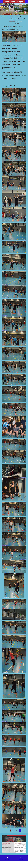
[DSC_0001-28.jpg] (14, 95)
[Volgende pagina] (20, 830)
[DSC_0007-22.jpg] (14, 153)
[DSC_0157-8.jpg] (14, 704)
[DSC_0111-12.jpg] (14, 444)
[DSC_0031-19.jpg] (14, 183)
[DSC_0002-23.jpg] (14, 110)
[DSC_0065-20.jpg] (14, 291)
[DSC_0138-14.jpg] (14, 603)
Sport (7, 16)
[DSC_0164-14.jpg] (14, 740)
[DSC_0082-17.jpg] (14, 367)
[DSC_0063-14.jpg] (14, 278)
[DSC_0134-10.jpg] (14, 566)
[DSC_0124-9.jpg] (14, 509)
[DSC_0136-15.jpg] (14, 585)
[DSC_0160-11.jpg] (14, 716)
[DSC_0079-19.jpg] (14, 353)
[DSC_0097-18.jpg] (14, 409)
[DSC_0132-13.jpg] (14, 553)
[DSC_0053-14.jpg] (14, 232)
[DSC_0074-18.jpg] (14, 338)
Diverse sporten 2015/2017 (12, 19)
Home (3, 16)
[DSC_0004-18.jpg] (14, 138)
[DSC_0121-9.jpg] (14, 490)
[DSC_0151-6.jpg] (14, 686)
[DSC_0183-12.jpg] (14, 821)
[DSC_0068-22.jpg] (14, 307)
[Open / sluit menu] (26, 1)
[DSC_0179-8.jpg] (14, 770)
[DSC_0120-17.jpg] (14, 470)
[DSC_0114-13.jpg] (14, 456)
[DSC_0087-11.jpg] (14, 380)
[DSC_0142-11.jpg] (14, 628)
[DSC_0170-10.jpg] (14, 751)
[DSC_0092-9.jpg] (14, 394)
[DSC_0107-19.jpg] (14, 427)
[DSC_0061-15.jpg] (14, 262)
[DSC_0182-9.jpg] (14, 807)
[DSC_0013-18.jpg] (14, 168)
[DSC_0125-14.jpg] (14, 524)
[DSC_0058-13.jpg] (14, 247)
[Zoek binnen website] (1, 1)
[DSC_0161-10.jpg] (14, 728)
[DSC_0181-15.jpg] (14, 792)
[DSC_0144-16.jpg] (14, 641)
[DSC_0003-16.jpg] (14, 124)
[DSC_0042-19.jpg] (14, 215)
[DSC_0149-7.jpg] (14, 660)
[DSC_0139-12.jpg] (14, 615)
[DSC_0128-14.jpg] (14, 539)
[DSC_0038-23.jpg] (14, 198)
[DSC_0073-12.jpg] (14, 323)
